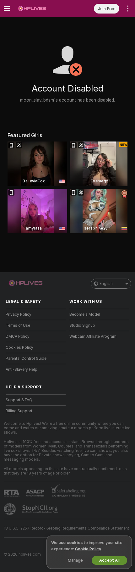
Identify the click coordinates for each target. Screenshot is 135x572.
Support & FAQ (19, 400)
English (106, 283)
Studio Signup (82, 325)
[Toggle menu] (7, 8)
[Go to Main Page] (41, 8)
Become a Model (84, 314)
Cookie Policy (88, 549)
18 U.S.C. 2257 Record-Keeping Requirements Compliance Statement (66, 528)
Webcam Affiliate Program (92, 336)
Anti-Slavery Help (21, 369)
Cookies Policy (19, 347)
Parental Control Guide (26, 358)
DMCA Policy (18, 336)
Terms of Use (18, 325)
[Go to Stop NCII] (40, 509)
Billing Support (19, 411)
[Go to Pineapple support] (10, 509)
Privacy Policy (18, 314)
